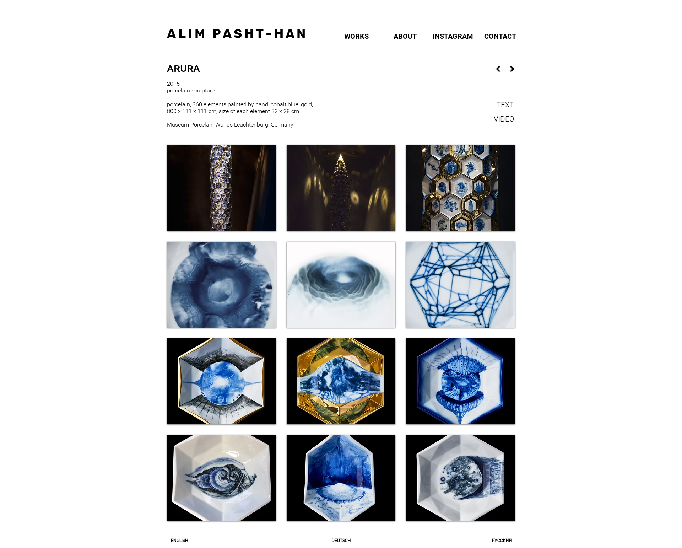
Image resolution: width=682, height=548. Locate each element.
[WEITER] (512, 69)
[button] (221, 188)
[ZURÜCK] (498, 69)
